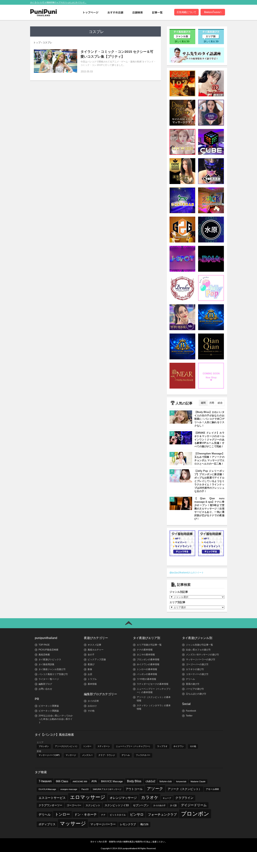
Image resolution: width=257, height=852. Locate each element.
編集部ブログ (45, 684)
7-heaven (45, 781)
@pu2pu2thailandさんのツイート (187, 572)
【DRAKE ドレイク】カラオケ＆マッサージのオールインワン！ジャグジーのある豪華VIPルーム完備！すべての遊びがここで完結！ (209, 439)
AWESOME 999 (80, 781)
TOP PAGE (44, 644)
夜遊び (91, 664)
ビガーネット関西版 (49, 710)
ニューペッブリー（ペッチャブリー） (133, 746)
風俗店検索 (44, 654)
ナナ (103, 815)
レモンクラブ (128, 824)
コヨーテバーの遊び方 (197, 674)
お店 (90, 674)
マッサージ (71, 755)
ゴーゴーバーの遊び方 (197, 664)
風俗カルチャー (95, 649)
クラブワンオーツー (50, 805)
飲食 (90, 669)
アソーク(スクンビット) (66, 746)
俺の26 (144, 824)
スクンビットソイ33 (117, 805)
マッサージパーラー (103, 824)
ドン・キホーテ (85, 814)
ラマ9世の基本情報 (146, 679)
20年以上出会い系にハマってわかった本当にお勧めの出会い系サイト (56, 719)
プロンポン (44, 746)
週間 (203, 402)
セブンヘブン (141, 805)
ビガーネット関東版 (49, 706)
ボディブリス (47, 824)
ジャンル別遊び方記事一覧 (199, 644)
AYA (94, 781)
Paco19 (84, 789)
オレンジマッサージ (123, 797)
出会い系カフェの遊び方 (198, 649)
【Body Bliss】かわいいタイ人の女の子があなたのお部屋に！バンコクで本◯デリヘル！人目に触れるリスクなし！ (209, 419)
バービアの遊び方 (195, 689)
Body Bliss (134, 781)
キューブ (167, 798)
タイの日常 (93, 701)
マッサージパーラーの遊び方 (200, 659)
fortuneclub (181, 781)
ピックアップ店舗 (97, 659)
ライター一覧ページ (49, 679)
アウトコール (134, 789)
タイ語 (173, 805)
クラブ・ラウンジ (106, 755)
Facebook (191, 710)
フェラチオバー (143, 755)
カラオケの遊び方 (195, 669)
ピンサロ (137, 814)
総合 (220, 402)
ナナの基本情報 (145, 649)
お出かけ (92, 706)
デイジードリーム (194, 805)
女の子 (91, 654)
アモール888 (212, 789)
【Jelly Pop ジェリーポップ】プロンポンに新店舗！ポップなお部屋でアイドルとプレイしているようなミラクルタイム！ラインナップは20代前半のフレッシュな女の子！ (209, 481)
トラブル (92, 679)
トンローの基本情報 (147, 669)
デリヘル (190, 679)
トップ (37, 42)
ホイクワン (178, 746)
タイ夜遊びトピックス (50, 659)
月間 (211, 402)
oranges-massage (68, 789)
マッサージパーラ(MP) (49, 755)
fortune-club (166, 781)
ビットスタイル (118, 815)
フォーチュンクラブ (162, 814)
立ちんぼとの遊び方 (196, 693)
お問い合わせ (45, 689)
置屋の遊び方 (192, 684)
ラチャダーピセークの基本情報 (152, 684)
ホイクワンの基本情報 (148, 664)
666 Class (62, 781)
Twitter (189, 715)
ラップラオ (162, 746)
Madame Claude (198, 781)
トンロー (87, 746)
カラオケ (149, 797)
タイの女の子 (159, 805)
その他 (91, 710)
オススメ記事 (94, 644)
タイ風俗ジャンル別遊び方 (52, 669)
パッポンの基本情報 (147, 674)
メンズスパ (87, 755)
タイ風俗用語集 (46, 664)
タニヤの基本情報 (146, 654)
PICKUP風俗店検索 (48, 649)
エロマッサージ (87, 797)
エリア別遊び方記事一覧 (149, 644)
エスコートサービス (52, 797)
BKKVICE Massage (112, 781)
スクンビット (93, 805)
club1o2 (150, 781)
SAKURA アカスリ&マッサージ (107, 789)
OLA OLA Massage (47, 789)
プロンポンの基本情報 (148, 659)
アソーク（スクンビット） (184, 789)
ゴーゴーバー (74, 805)
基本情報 (92, 684)
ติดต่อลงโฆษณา (212, 12)
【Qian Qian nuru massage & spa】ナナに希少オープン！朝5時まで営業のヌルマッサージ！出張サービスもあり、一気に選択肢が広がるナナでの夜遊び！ (209, 508)
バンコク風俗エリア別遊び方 (53, 674)
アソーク (155, 788)
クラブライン (184, 797)
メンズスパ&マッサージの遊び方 (202, 654)
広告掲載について (186, 12)
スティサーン (103, 746)
